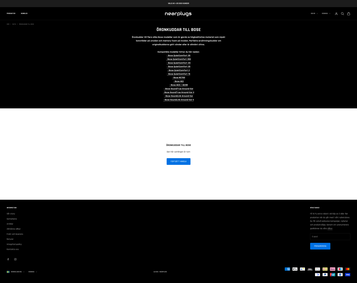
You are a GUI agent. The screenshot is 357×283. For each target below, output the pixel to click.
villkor (329, 228)
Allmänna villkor (14, 228)
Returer (10, 239)
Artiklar (10, 223)
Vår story (11, 213)
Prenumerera (320, 246)
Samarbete (12, 218)
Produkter (11, 14)
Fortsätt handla (178, 161)
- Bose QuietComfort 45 (178, 63)
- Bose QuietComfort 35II (178, 59)
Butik (14, 24)
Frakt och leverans (15, 234)
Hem (8, 24)
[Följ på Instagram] (15, 259)
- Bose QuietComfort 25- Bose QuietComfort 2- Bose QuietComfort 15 (178, 70)
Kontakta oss (13, 249)
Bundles (24, 14)
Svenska (325, 14)
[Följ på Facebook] (8, 259)
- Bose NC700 (178, 77)
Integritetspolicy (14, 244)
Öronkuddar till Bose (26, 24)
